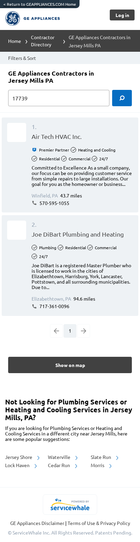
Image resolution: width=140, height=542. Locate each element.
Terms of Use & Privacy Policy (99, 523)
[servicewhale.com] (70, 504)
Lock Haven (18, 465)
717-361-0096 (53, 306)
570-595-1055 (53, 203)
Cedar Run (59, 465)
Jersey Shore (19, 457)
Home (14, 41)
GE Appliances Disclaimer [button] (37, 523)
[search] (122, 98)
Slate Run (101, 457)
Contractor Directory (42, 40)
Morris (98, 465)
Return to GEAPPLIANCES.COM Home (39, 4)
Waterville (59, 457)
